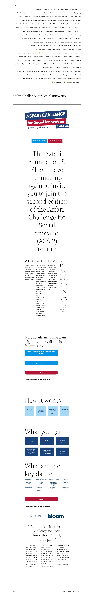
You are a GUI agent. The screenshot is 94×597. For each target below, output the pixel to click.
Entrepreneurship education (35, 31)
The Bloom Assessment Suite (72, 64)
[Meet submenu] (66, 49)
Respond (77, 56)
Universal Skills (57, 82)
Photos (21, 56)
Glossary (41, 35)
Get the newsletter (31, 35)
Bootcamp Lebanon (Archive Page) (71, 24)
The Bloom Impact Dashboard (51, 67)
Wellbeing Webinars (67, 75)
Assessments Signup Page (73, 13)
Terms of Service (58, 64)
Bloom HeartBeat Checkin (23, 24)
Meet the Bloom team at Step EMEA (28, 53)
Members (44, 53)
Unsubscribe (21, 75)
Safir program (48, 60)
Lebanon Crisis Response (52, 42)
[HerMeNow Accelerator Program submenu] (69, 34)
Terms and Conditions (44, 64)
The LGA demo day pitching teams (71, 71)
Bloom (14, 5)
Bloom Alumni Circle (75, 16)
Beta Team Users (63, 16)
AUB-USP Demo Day (25, 16)
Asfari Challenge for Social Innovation (27, 13)
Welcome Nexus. (55, 75)
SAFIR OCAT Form (37, 60)
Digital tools (78, 27)
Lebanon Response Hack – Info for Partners (43, 45)
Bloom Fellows (52, 20)
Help (46, 35)
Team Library (33, 64)
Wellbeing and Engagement (73, 82)
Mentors (51, 53)
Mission (65, 53)
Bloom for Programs (64, 20)
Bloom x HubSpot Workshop (51, 24)
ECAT (23, 31)
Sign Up (79, 60)
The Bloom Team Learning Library (71, 67)
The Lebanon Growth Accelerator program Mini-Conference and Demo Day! (37, 71)
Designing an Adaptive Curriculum (63, 27)
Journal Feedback (38, 42)
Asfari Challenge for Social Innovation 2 (52, 13)
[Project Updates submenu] (73, 56)
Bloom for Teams (76, 20)
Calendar (49, 27)
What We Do (77, 75)
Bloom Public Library (60, 78)
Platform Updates (38, 56)
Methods (57, 53)
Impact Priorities (48, 38)
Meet (64, 49)
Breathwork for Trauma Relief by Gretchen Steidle (30, 27)
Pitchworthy (28, 56)
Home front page (76, 35)
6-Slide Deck (38, 9)
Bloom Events (42, 20)
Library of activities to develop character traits (47, 49)
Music (71, 53)
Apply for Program (55, 140)
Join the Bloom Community (63, 38)
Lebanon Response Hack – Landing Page (69, 45)
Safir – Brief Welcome (24, 60)
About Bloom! (48, 9)
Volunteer (45, 75)
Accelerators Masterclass (61, 9)
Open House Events (39, 140)
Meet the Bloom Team (75, 49)
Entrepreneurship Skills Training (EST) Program (58, 31)
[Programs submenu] (61, 56)
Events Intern (77, 31)
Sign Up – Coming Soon (21, 64)
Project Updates (67, 56)
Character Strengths (75, 78)
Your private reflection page (42, 78)
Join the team (76, 38)
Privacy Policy (49, 56)
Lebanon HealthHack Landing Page (71, 42)
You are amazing (28, 78)
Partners (77, 53)
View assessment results (34, 75)
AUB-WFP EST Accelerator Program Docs (44, 16)
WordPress (78, 591)
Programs (57, 56)
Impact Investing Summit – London (32, 38)
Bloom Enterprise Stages (29, 20)
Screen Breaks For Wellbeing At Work (64, 60)
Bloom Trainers (36, 24)
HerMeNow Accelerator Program (59, 35)
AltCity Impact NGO (75, 9)
